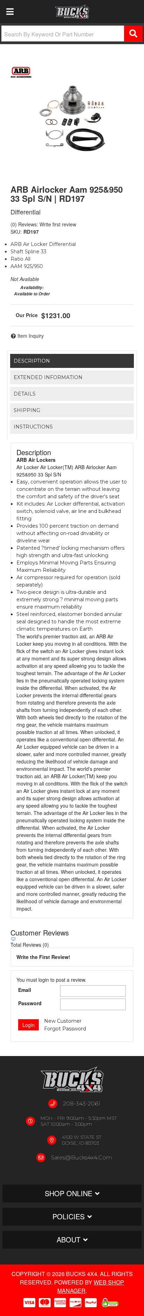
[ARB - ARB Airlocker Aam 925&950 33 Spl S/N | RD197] (21, 72)
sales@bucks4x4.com (81, 1157)
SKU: (16, 231)
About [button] (68, 1239)
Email (24, 989)
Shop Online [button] (68, 1193)
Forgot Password (65, 1029)
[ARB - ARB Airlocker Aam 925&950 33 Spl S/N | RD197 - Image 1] (72, 118)
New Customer (62, 1021)
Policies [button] (68, 1216)
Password (30, 1003)
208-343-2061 (81, 1103)
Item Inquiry (30, 335)
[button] (72, 34)
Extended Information (48, 377)
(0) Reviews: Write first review (43, 224)
